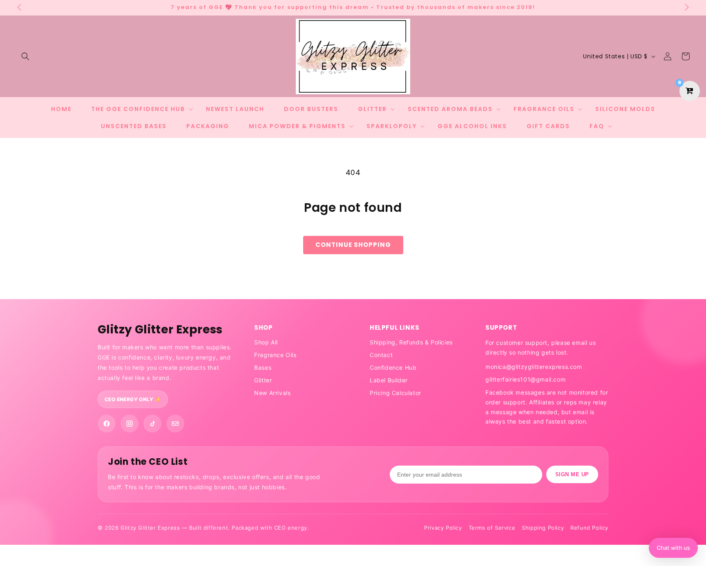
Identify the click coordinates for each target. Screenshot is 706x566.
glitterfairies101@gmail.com (525, 379)
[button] (25, 56)
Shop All (266, 342)
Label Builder (389, 380)
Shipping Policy (543, 527)
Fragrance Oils (275, 354)
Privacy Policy (443, 527)
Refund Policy (589, 527)
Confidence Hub (393, 367)
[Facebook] (107, 424)
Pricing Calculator (395, 392)
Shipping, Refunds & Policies (411, 342)
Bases (262, 367)
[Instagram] (130, 424)
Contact (381, 354)
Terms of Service (492, 527)
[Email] (175, 424)
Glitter (263, 380)
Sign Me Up (572, 474)
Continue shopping (353, 244)
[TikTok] (152, 424)
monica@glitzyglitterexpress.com (533, 366)
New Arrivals (272, 392)
